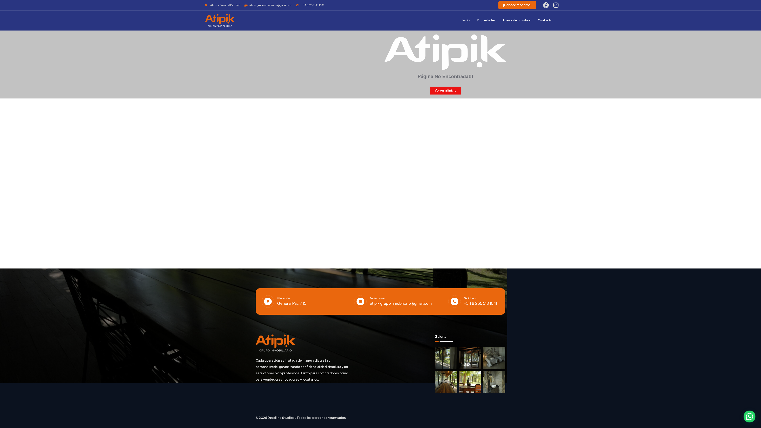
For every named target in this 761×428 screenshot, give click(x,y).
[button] (749, 416)
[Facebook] (546, 5)
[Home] (220, 20)
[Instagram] (556, 5)
